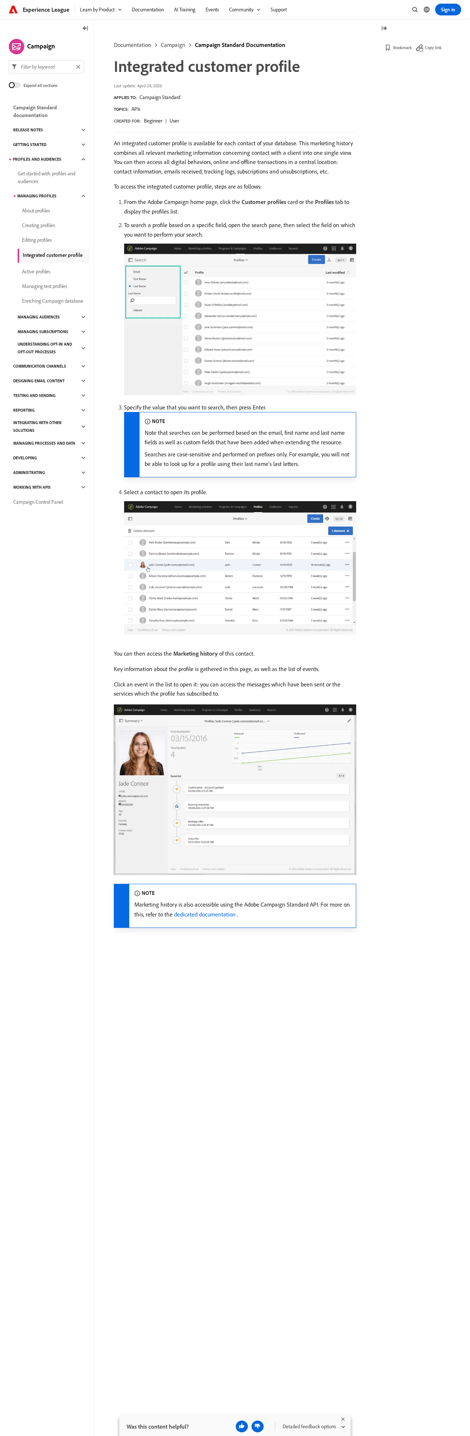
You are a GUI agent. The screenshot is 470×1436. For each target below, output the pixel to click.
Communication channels (39, 366)
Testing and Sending (34, 395)
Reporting (24, 410)
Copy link (433, 47)
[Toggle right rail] (384, 29)
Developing (25, 457)
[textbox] (46, 66)
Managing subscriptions (43, 331)
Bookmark (402, 47)
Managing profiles (37, 195)
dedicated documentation (205, 914)
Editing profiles (37, 240)
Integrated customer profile (53, 255)
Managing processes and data (44, 443)
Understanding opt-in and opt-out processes (45, 348)
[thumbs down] (258, 1426)
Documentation (132, 44)
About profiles (36, 210)
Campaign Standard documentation (35, 111)
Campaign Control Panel (38, 502)
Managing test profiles (44, 286)
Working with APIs (32, 487)
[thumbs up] (242, 1426)
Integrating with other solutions (37, 426)
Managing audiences (39, 317)
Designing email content (39, 380)
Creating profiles (38, 225)
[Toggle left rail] (85, 29)
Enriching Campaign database (52, 301)
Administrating (29, 472)
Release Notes (28, 129)
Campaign (173, 44)
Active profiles (36, 271)
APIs (135, 109)
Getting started (29, 144)
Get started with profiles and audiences (46, 177)
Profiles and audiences (37, 159)
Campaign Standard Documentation (240, 44)
